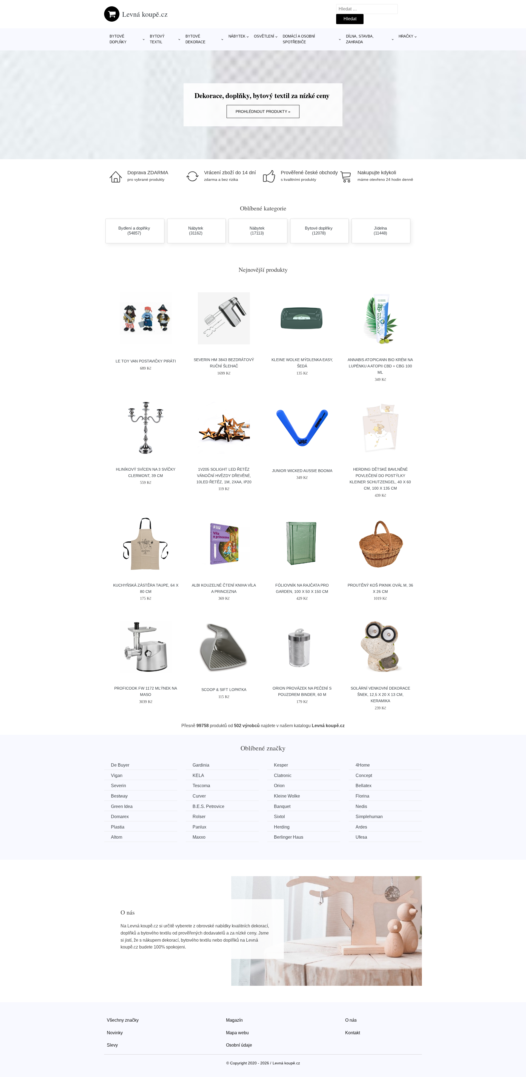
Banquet (282, 806)
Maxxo (199, 837)
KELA (198, 775)
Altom (116, 837)
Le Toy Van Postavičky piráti (146, 361)
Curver (199, 796)
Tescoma (201, 785)
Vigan (116, 775)
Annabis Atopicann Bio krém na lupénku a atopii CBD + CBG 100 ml (380, 366)
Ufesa (361, 837)
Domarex (120, 816)
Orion (279, 785)
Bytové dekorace (195, 39)
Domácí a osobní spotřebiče (299, 39)
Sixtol (279, 816)
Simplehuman (369, 816)
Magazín (234, 1020)
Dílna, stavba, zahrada (360, 39)
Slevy (112, 1045)
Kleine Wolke (287, 796)
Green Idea (122, 806)
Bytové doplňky (118, 39)
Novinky (115, 1032)
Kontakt (352, 1032)
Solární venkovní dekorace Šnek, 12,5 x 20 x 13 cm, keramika (380, 694)
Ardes (361, 827)
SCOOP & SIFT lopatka (223, 689)
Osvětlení (264, 36)
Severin (118, 785)
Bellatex (363, 785)
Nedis (361, 806)
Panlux (199, 827)
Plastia (117, 827)
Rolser (199, 816)
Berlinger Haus (288, 837)
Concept (364, 775)
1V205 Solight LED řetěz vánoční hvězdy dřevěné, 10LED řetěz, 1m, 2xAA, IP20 (223, 475)
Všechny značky (123, 1020)
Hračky (406, 36)
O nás (351, 1020)
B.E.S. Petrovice (208, 806)
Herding (282, 827)
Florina (362, 796)
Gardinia (201, 765)
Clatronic (282, 775)
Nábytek (236, 36)
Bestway (119, 796)
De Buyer (120, 765)
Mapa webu (237, 1032)
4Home (363, 765)
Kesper (281, 765)
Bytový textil (157, 39)
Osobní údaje (239, 1045)
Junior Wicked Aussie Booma (302, 470)
